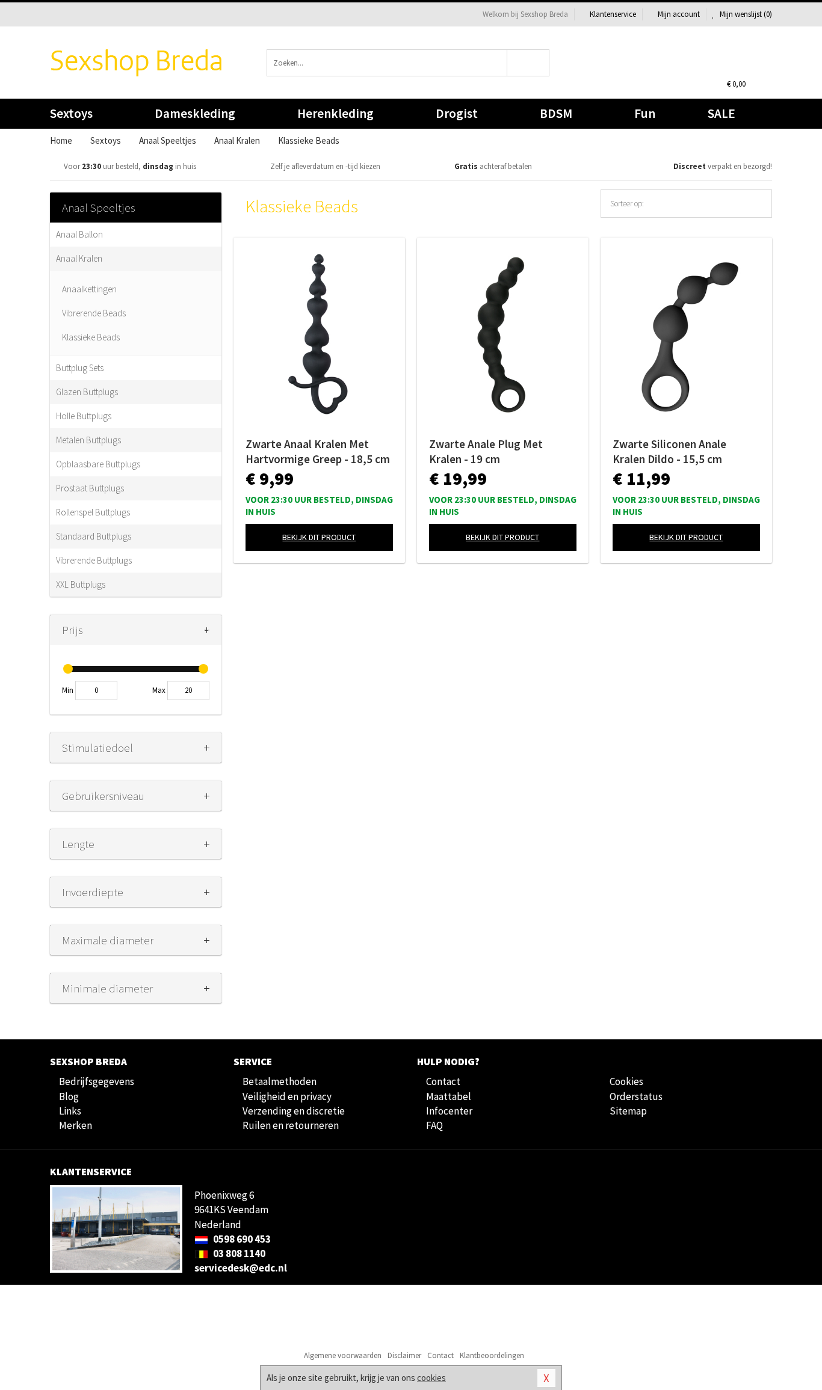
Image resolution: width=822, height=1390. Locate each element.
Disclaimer (404, 1355)
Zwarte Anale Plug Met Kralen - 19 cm (486, 451)
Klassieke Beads (91, 337)
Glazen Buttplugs (87, 392)
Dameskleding (195, 113)
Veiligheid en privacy (287, 1096)
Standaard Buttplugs (93, 536)
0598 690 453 (241, 1239)
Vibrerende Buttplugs (94, 560)
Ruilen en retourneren (291, 1125)
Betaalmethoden (280, 1081)
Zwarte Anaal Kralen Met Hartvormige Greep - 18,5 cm (318, 451)
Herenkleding (335, 113)
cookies (431, 1377)
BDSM (556, 113)
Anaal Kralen (79, 258)
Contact (443, 1081)
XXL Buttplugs (80, 584)
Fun (644, 113)
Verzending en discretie (294, 1111)
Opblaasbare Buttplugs (98, 464)
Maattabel (448, 1096)
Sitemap (628, 1111)
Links (70, 1111)
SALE (721, 113)
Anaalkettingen (89, 289)
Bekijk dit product (319, 537)
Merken (75, 1125)
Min (67, 690)
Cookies (626, 1081)
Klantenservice (613, 14)
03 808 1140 (238, 1253)
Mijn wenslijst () (745, 14)
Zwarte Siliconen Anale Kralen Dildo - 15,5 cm (669, 451)
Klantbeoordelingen (492, 1355)
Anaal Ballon (79, 234)
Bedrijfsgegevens (96, 1081)
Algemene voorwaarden (343, 1355)
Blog (69, 1096)
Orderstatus (636, 1096)
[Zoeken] (528, 62)
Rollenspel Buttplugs (93, 512)
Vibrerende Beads (94, 313)
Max (158, 690)
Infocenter (449, 1111)
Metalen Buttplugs (88, 440)
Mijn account (679, 14)
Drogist (457, 113)
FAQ (434, 1125)
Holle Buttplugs (83, 416)
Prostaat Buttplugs (90, 488)
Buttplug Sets (80, 368)
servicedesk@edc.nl (240, 1268)
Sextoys (71, 113)
